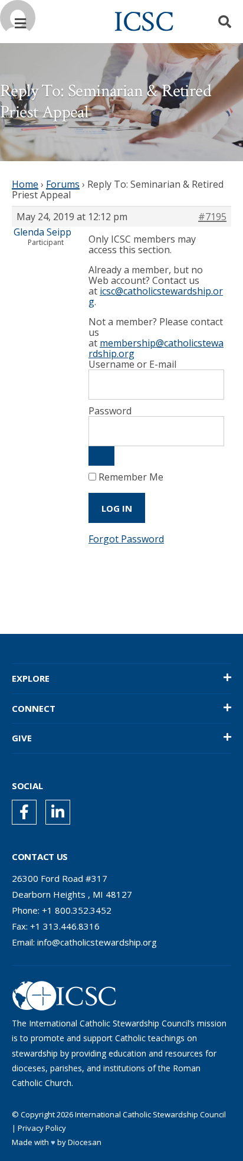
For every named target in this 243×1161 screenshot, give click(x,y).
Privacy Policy (42, 1128)
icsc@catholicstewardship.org (155, 296)
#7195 (212, 216)
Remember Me (129, 477)
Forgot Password (126, 538)
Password (110, 410)
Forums (63, 184)
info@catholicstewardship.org (97, 942)
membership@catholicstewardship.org (156, 348)
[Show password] (101, 456)
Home (25, 184)
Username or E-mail (132, 364)
